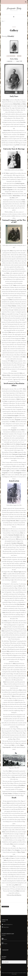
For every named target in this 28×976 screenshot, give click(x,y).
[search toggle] (25, 2)
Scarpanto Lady (14, 8)
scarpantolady (9, 61)
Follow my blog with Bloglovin (14, 895)
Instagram (5, 943)
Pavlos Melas (14, 59)
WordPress (24, 972)
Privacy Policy (14, 974)
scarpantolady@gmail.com (7, 924)
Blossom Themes (15, 972)
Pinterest (5, 939)
